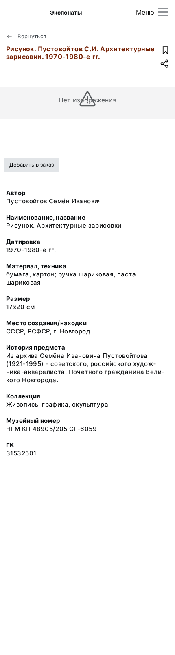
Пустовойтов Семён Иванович (54, 201)
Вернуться (31, 36)
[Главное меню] (163, 12)
